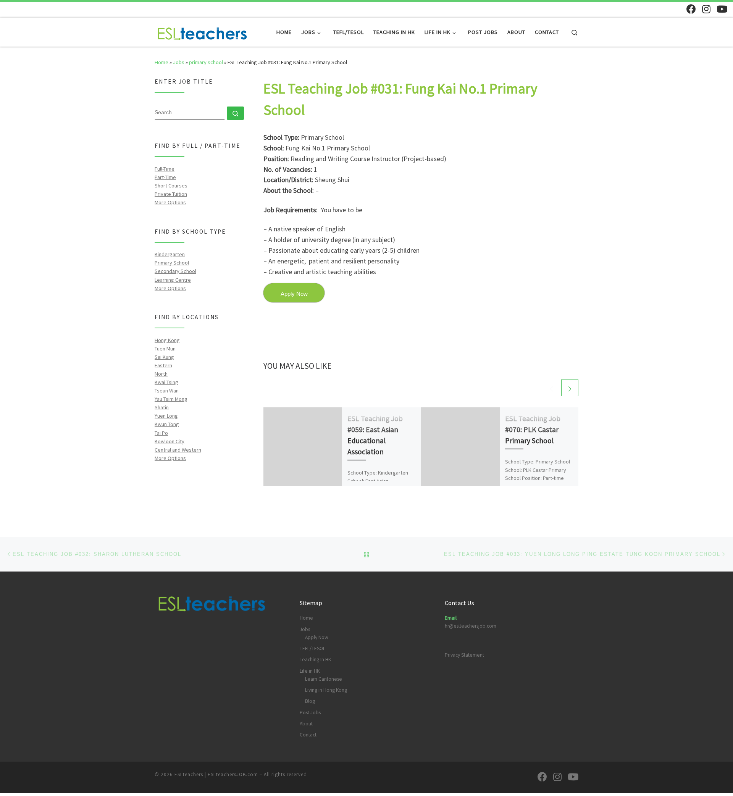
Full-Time (164, 168)
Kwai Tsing (166, 382)
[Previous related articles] (551, 387)
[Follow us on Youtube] (722, 9)
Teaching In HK (315, 659)
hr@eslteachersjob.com (470, 626)
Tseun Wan (167, 390)
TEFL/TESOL (312, 648)
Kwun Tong (167, 424)
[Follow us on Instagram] (706, 9)
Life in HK (310, 671)
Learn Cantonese (323, 679)
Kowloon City (169, 441)
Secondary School (175, 271)
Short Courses (171, 185)
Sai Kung (164, 357)
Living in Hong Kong (326, 690)
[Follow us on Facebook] (691, 9)
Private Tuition (171, 194)
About (306, 723)
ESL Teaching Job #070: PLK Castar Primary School (532, 429)
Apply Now (316, 637)
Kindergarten (170, 254)
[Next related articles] (569, 387)
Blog (310, 701)
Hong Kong (167, 340)
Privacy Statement (464, 655)
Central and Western (178, 449)
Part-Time (165, 177)
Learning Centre (173, 279)
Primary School (172, 262)
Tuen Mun (165, 348)
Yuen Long (166, 415)
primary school (206, 62)
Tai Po (161, 432)
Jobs (178, 62)
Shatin (162, 407)
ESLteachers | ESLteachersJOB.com (216, 774)
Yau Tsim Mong (171, 399)
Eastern (163, 365)
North (161, 373)
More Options (170, 202)
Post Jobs (310, 712)
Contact (308, 734)
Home (161, 62)
